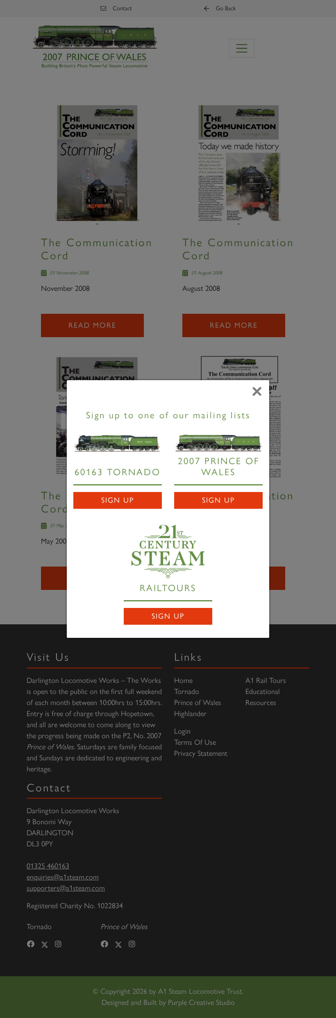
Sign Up (117, 500)
